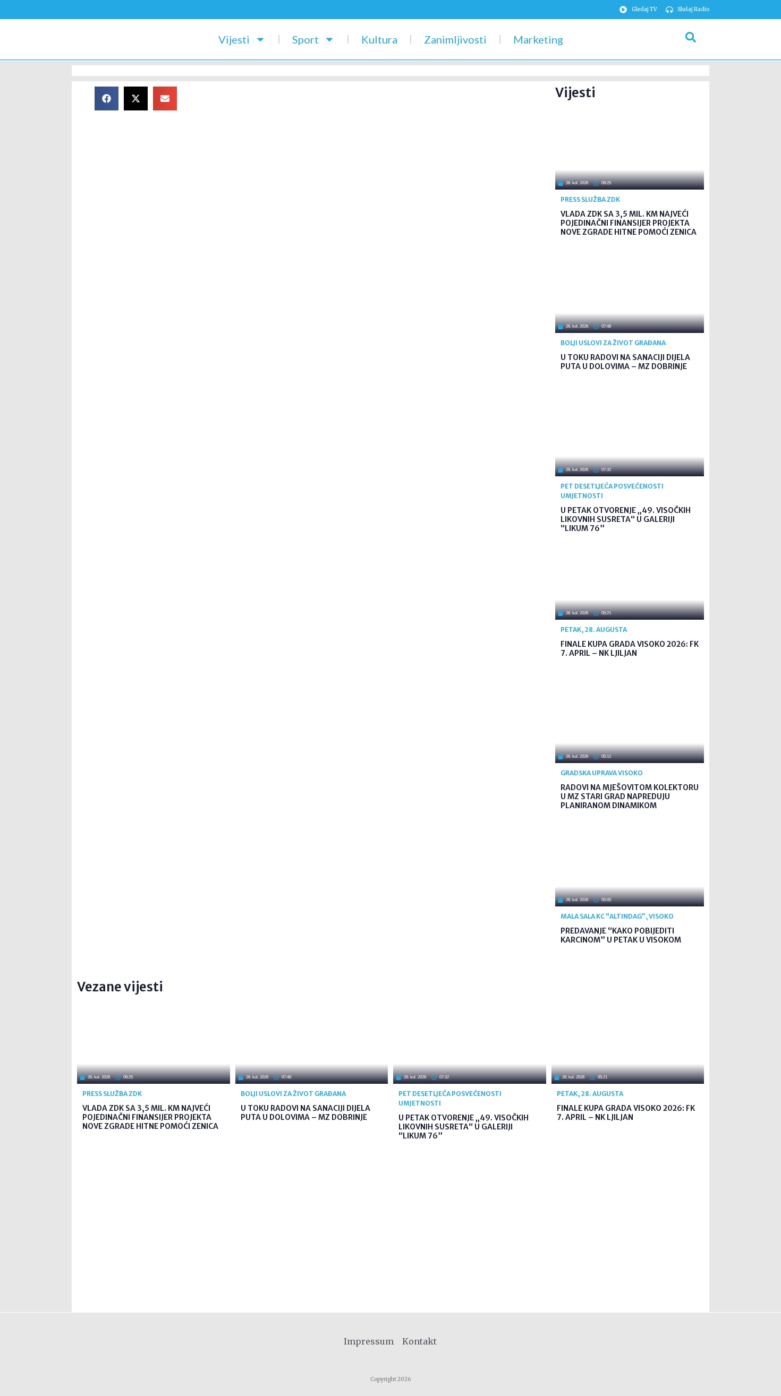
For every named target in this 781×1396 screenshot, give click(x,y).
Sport (305, 39)
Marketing (538, 39)
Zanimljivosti (455, 39)
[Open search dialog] (690, 39)
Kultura (379, 39)
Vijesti (234, 39)
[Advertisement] (375, 161)
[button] (106, 98)
